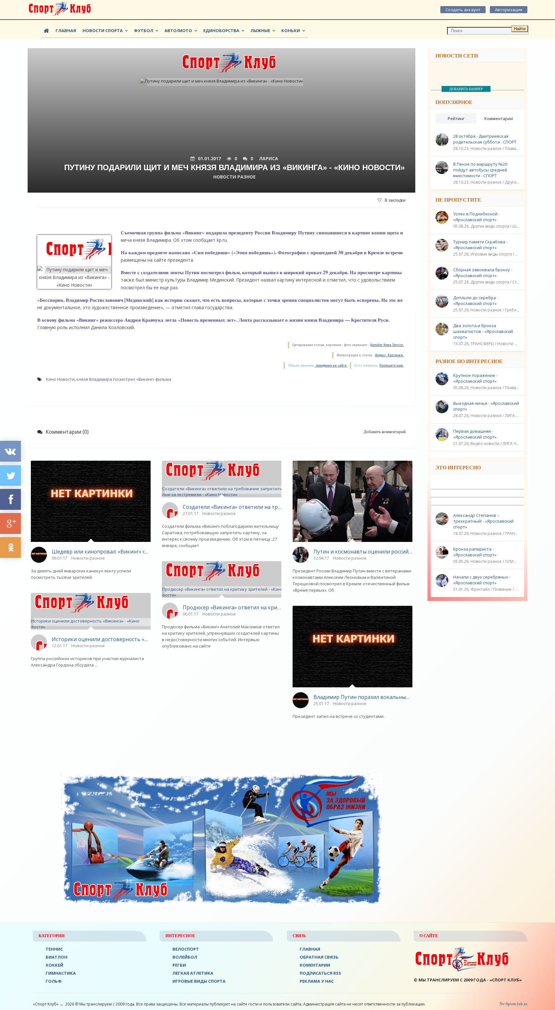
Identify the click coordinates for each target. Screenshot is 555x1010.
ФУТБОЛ (143, 30)
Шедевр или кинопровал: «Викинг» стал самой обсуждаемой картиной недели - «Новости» (101, 551)
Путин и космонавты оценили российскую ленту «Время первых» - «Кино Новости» (362, 551)
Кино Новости (60, 379)
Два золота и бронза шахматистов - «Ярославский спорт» (483, 331)
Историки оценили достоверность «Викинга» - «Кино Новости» (101, 639)
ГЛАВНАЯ (310, 949)
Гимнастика (61, 973)
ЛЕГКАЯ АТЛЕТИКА (192, 973)
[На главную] (60, 9)
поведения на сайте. (331, 365)
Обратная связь (319, 957)
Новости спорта (103, 30)
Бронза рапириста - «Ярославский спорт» (475, 552)
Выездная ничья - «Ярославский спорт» (486, 406)
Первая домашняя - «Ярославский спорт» (475, 434)
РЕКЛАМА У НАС (317, 981)
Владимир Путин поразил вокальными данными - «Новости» (362, 697)
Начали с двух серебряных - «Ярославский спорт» (481, 580)
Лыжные (260, 30)
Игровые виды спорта (198, 981)
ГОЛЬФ (54, 981)
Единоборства (221, 30)
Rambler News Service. (387, 345)
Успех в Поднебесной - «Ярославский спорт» (476, 216)
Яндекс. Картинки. (389, 355)
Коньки (290, 30)
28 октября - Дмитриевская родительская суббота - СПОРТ (484, 139)
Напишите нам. (391, 365)
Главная (66, 30)
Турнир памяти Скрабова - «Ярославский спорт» (480, 244)
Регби (179, 965)
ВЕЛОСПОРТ (185, 949)
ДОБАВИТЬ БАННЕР (466, 89)
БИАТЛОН (56, 957)
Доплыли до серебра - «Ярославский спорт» (475, 300)
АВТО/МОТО (178, 30)
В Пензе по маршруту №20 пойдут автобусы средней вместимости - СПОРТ (480, 169)
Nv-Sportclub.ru (512, 1003)
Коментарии (315, 965)
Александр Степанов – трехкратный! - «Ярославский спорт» (483, 521)
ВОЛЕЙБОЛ (184, 957)
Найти (519, 28)
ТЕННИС (54, 949)
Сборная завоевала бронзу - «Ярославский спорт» (482, 272)
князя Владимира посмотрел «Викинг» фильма (123, 379)
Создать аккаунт (462, 10)
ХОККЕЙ (54, 965)
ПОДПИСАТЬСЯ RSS (320, 973)
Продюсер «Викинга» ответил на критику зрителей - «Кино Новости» (232, 607)
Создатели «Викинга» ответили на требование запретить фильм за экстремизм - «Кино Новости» (232, 507)
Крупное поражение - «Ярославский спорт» (475, 378)
